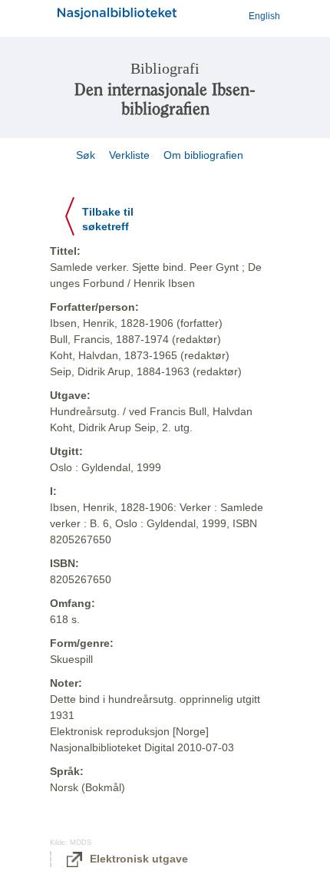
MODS (80, 842)
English (264, 16)
